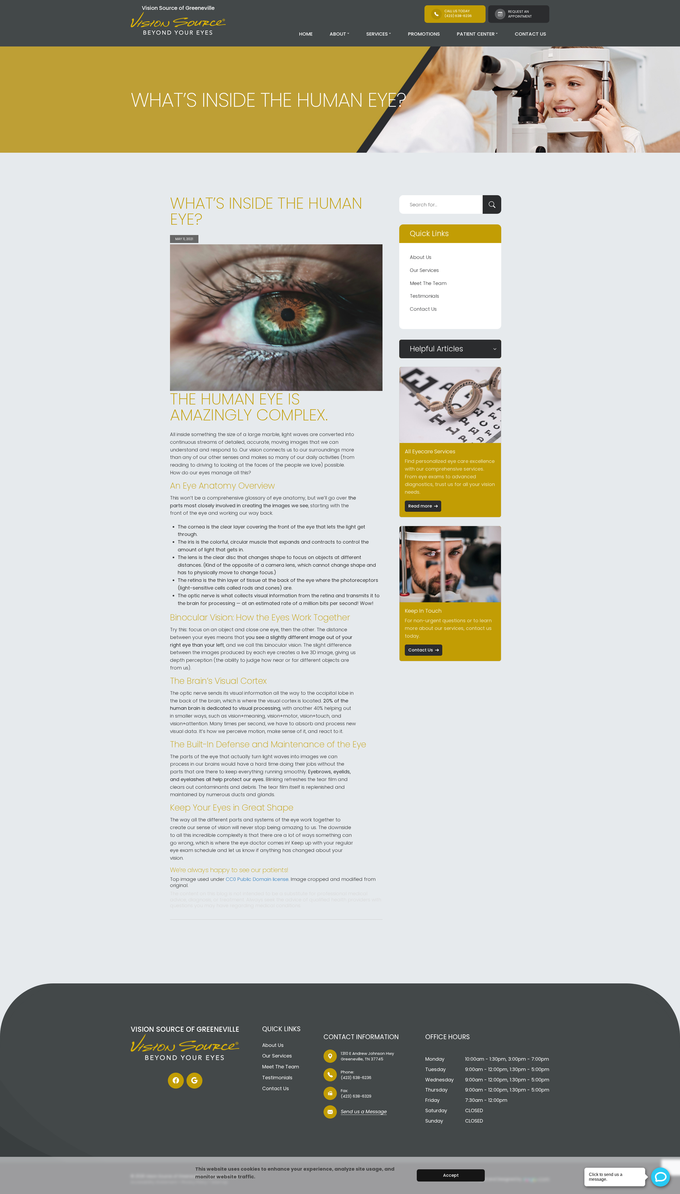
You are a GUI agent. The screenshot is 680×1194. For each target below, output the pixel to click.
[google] (194, 1081)
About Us (420, 257)
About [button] (338, 34)
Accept (451, 1175)
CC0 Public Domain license (257, 879)
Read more (420, 506)
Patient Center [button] (476, 34)
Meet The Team (428, 283)
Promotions (424, 34)
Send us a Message (364, 1112)
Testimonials (424, 296)
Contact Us (530, 34)
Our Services (424, 270)
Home (306, 34)
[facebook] (176, 1081)
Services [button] (377, 34)
